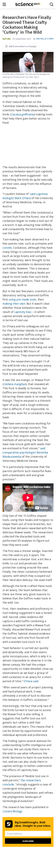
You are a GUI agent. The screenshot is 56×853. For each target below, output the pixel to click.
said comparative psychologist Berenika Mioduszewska (25, 452)
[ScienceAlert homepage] (28, 4)
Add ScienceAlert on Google (23, 46)
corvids (7, 247)
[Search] (52, 4)
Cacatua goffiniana (22, 114)
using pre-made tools (22, 299)
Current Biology (12, 811)
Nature (6, 38)
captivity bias (22, 312)
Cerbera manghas (14, 384)
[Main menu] (5, 4)
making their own (13, 303)
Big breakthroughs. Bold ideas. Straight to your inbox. (33, 824)
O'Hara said (30, 681)
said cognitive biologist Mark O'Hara (25, 196)
